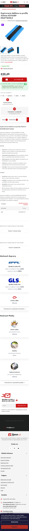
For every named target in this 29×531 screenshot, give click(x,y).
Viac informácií (8, 62)
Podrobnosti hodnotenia (21, 20)
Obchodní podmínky (6, 457)
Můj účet (3, 488)
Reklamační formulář (6, 479)
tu (19, 518)
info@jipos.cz (10, 427)
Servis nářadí (4, 485)
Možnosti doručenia (8, 68)
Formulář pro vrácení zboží (9, 508)
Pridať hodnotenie (14, 231)
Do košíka (17, 79)
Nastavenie (14, 522)
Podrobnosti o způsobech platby (13, 382)
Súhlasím (14, 527)
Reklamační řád (4, 463)
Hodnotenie (12, 119)
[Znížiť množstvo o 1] (4, 79)
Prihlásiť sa (22, 405)
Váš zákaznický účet (6, 468)
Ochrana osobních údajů (7, 465)
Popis (3, 119)
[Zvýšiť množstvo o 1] (9, 79)
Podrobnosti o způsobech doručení (14, 309)
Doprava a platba (5, 460)
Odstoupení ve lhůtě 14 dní (7, 482)
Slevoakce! (22, 6)
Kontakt (3, 471)
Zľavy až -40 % (8, 6)
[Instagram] (14, 448)
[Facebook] (10, 448)
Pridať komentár (14, 247)
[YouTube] (18, 448)
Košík (2, 490)
